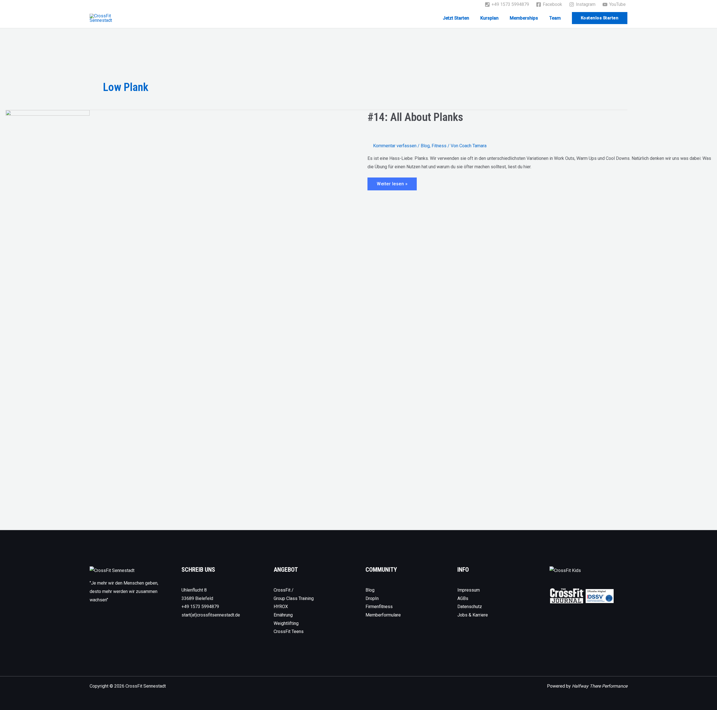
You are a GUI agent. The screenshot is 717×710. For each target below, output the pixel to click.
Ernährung (283, 615)
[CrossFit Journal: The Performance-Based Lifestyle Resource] (567, 595)
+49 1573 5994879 (200, 606)
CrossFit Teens (289, 631)
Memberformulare (383, 615)
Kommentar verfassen (394, 145)
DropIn (372, 598)
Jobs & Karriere (472, 615)
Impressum (468, 590)
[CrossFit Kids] (565, 570)
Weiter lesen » (392, 185)
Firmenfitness (379, 606)
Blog (425, 145)
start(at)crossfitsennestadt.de (210, 615)
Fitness (439, 145)
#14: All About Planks (415, 117)
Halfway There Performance (599, 686)
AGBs (462, 598)
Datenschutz (469, 606)
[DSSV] (600, 595)
